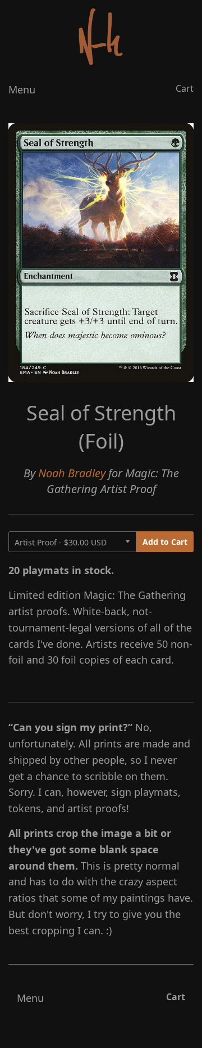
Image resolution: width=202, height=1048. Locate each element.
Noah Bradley (71, 473)
